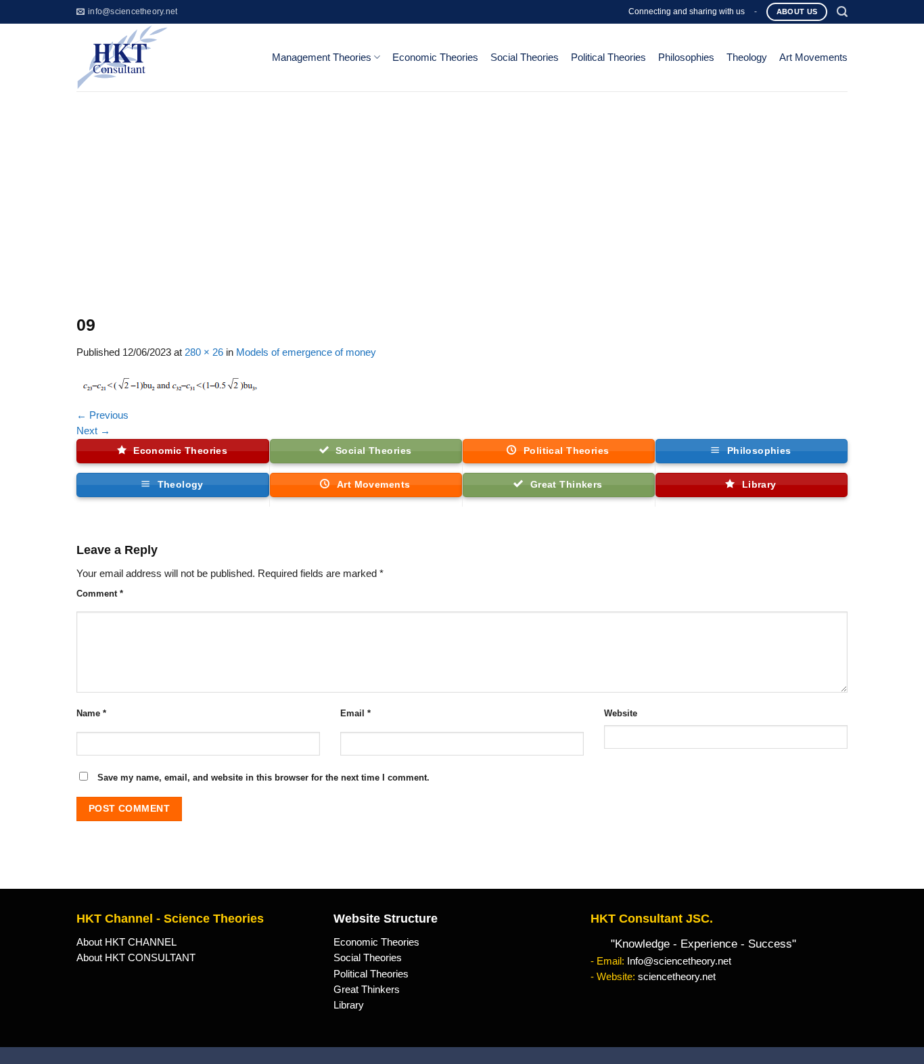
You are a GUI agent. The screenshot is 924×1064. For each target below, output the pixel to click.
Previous (102, 415)
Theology (746, 57)
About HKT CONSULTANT (135, 957)
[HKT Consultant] (163, 57)
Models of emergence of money (306, 352)
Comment (99, 593)
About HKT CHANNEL (126, 942)
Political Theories (608, 57)
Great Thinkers (366, 989)
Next (93, 430)
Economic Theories (435, 57)
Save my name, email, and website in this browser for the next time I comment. (263, 777)
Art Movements (813, 57)
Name (91, 713)
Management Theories (321, 57)
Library (348, 1005)
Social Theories (524, 57)
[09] (171, 383)
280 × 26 (204, 352)
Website (620, 713)
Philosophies (686, 57)
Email (355, 713)
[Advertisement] (462, 192)
